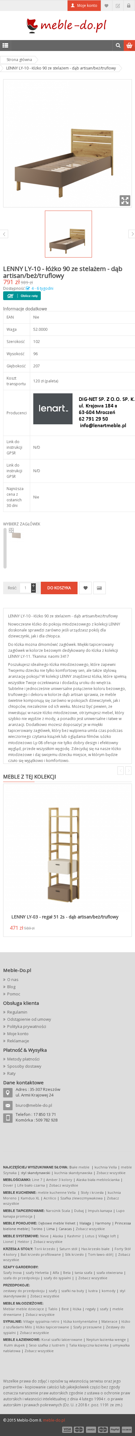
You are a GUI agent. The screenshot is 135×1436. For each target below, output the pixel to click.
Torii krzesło (44, 1248)
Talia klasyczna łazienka (89, 1345)
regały (90, 1308)
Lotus (89, 1236)
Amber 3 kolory (59, 1179)
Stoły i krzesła (92, 1192)
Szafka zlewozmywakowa (81, 1198)
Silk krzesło (74, 1254)
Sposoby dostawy (24, 1066)
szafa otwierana (109, 1272)
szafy (53, 1290)
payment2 (79, 1430)
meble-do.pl (54, 1420)
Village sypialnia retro (41, 1321)
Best (65, 1308)
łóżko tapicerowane (52, 1327)
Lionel (8, 1241)
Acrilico (50, 1198)
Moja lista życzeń (107, 5)
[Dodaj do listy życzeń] (85, 588)
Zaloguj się (129, 5)
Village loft (107, 1236)
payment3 (91, 1430)
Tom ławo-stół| (101, 1254)
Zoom (125, 200)
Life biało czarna (31, 1185)
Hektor (23, 1241)
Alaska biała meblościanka (98, 1179)
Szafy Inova (12, 1272)
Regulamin (17, 1012)
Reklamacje (18, 1041)
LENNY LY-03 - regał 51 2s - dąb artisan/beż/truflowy (64, 917)
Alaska (58, 1236)
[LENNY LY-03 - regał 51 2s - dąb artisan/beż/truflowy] (67, 848)
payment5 (115, 1430)
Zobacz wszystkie (111, 1172)
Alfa (56, 1272)
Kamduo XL (30, 1198)
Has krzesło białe (95, 1248)
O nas (13, 979)
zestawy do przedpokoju (24, 1290)
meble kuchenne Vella (57, 1192)
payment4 (103, 1430)
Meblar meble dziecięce (23, 1308)
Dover (8, 1185)
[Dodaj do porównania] (99, 588)
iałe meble (80, 1167)
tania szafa (83, 1272)
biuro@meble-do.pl (34, 1105)
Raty (11, 1073)
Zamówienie (118, 5)
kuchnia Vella (105, 1167)
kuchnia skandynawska (73, 1172)
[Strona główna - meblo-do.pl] (67, 25)
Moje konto (87, 5)
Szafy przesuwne (87, 1327)
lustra (93, 1290)
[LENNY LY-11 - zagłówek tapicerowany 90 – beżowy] (16, 536)
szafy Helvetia (37, 1272)
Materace (109, 1321)
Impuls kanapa (100, 1210)
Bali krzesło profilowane (41, 1254)
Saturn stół (68, 1248)
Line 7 (37, 1179)
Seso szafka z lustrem (47, 1345)
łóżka (77, 1308)
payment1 (67, 1430)
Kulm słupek (14, 1345)
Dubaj (79, 1210)
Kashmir (74, 1236)
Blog (11, 986)
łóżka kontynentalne (80, 1321)
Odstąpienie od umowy (29, 1019)
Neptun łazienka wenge (106, 1339)
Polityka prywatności (26, 1026)
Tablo (52, 1308)
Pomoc (13, 994)
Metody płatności (23, 1059)
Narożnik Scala (58, 1210)
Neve (44, 1236)
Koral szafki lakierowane (61, 1339)
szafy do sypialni (57, 1277)
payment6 (126, 1430)
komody (109, 1290)
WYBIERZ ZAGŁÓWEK (21, 524)
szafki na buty (72, 1290)
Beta (67, 1272)
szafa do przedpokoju (21, 1277)
